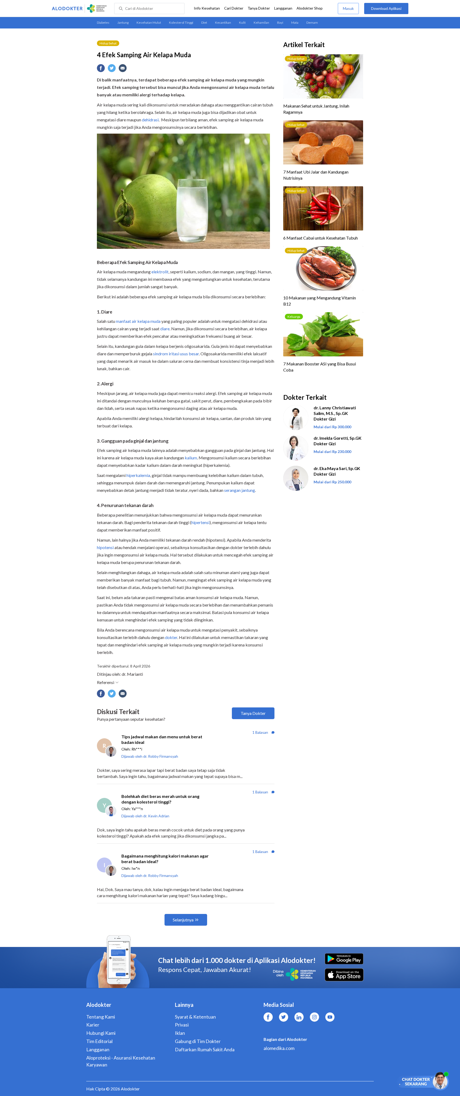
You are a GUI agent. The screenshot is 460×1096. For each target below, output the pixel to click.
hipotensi (105, 547)
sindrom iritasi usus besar (176, 353)
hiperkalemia (138, 475)
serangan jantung (239, 490)
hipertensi (200, 522)
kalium (191, 457)
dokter (171, 637)
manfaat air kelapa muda (138, 321)
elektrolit (160, 271)
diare (165, 328)
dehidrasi (150, 119)
